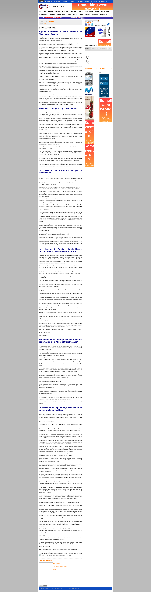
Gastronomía (89, 11)
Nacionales (52, 14)
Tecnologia (95, 14)
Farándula (80, 11)
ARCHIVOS (102, 68)
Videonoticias (103, 14)
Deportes (50, 11)
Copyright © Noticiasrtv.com (46, 588)
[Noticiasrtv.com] (53, 6)
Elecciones (73, 11)
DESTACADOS (103, 48)
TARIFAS (65, 1)
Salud (81, 14)
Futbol (44, 23)
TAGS (109, 48)
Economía (65, 11)
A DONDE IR (57, 1)
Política (69, 14)
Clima (44, 11)
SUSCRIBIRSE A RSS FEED (60, 588)
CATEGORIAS (88, 68)
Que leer (75, 14)
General (97, 11)
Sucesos (87, 14)
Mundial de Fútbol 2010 (47, 27)
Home (41, 1)
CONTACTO (73, 1)
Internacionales (105, 11)
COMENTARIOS (95, 48)
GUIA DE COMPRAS (83, 1)
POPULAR (87, 48)
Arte (40, 11)
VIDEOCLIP (94, 1)
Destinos (57, 11)
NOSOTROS (48, 1)
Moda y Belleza (43, 14)
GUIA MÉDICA (103, 1)
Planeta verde (61, 14)
